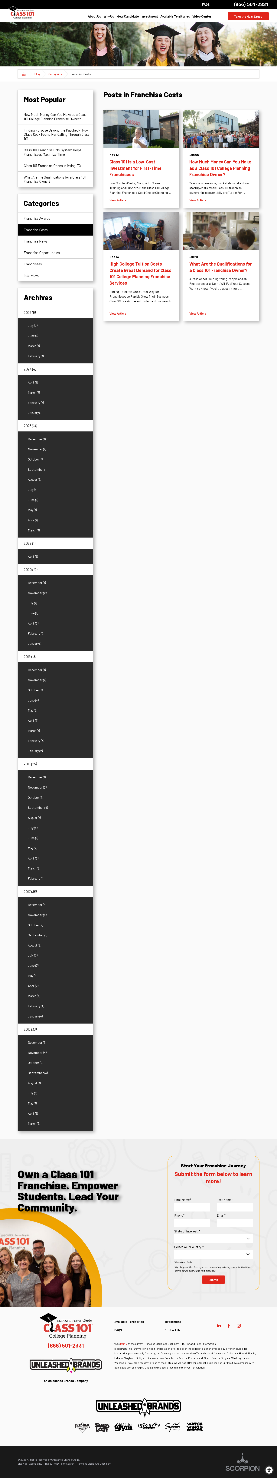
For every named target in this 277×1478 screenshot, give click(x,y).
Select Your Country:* (189, 1247)
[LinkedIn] (219, 1325)
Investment (150, 16)
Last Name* (225, 1200)
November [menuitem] (37, 449)
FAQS (206, 4)
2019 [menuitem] (30, 656)
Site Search (67, 1463)
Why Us (109, 16)
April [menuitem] (33, 382)
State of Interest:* (187, 1231)
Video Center (201, 16)
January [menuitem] (35, 412)
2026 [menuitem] (30, 312)
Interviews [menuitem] (31, 275)
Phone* (179, 1215)
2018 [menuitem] (30, 764)
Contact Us (173, 1330)
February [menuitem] (36, 356)
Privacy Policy (51, 1463)
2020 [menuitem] (30, 569)
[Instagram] (238, 1325)
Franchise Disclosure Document (93, 1463)
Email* (221, 1215)
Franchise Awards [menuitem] (37, 218)
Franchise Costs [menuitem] (36, 230)
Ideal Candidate (127, 16)
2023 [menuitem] (30, 426)
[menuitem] (94, 16)
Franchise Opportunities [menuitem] (42, 252)
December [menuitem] (37, 439)
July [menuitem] (32, 325)
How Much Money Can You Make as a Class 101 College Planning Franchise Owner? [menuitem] (55, 116)
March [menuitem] (34, 346)
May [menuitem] (32, 510)
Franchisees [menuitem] (33, 264)
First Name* (182, 1200)
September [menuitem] (37, 469)
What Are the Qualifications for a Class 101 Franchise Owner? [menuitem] (55, 179)
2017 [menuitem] (30, 891)
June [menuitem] (33, 335)
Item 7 (123, 1343)
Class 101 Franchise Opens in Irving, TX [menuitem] (52, 165)
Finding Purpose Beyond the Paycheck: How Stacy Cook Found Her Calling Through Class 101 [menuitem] (57, 134)
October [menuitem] (35, 459)
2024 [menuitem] (30, 369)
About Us (94, 16)
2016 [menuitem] (30, 1029)
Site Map (23, 1463)
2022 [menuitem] (29, 543)
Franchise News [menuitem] (35, 241)
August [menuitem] (34, 479)
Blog (37, 74)
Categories (55, 74)
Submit (213, 1280)
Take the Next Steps (248, 16)
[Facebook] (228, 1325)
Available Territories (175, 16)
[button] (269, 1470)
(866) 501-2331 (251, 4)
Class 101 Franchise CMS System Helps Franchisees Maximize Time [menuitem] (52, 152)
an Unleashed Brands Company (66, 1380)
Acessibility (35, 1463)
